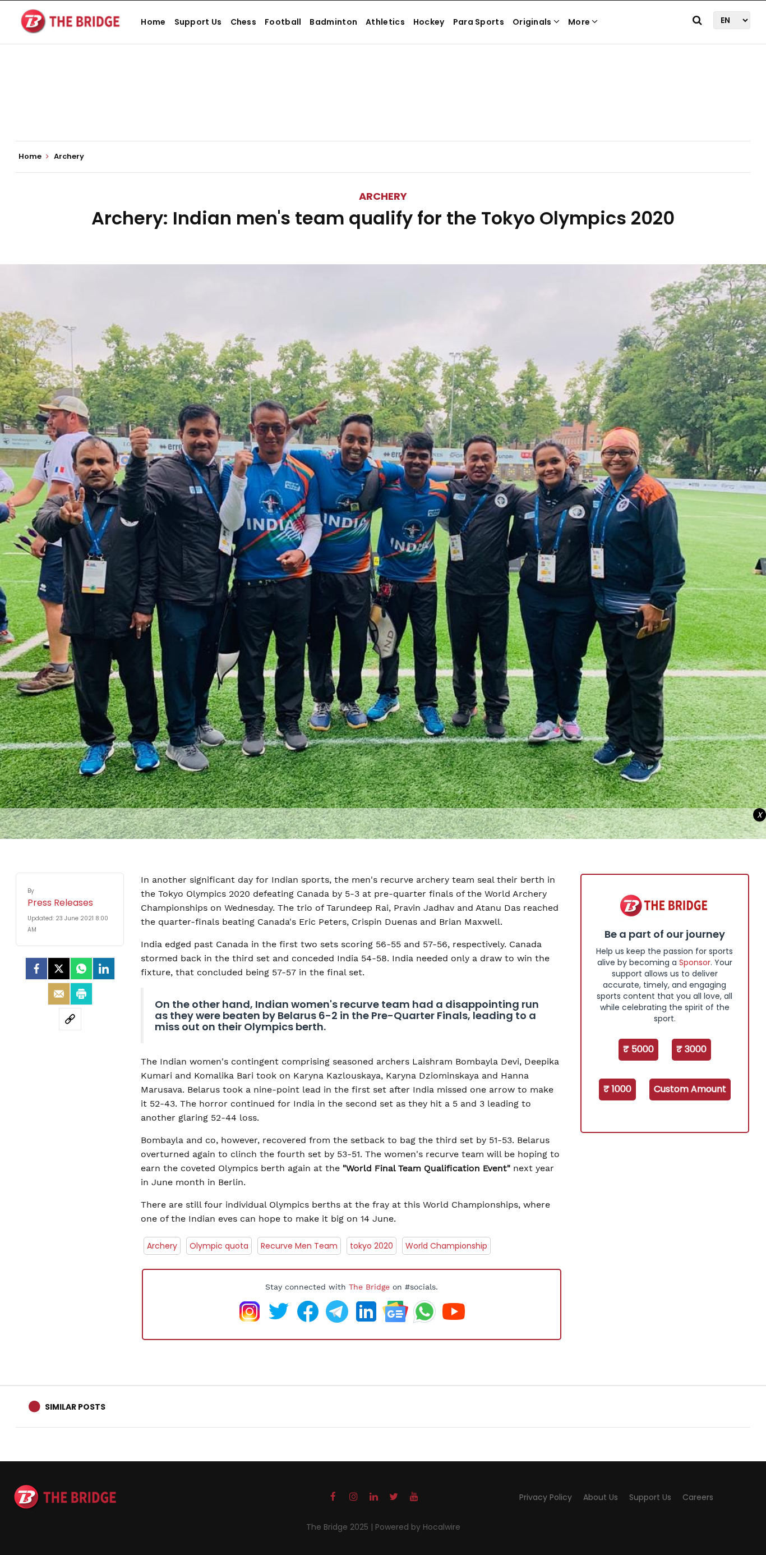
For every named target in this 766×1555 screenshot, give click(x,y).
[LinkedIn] (104, 968)
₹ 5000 (638, 1049)
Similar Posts (75, 1406)
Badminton (333, 21)
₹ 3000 (691, 1049)
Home (153, 21)
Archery (383, 196)
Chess (243, 21)
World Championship (446, 1245)
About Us (600, 1497)
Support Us (198, 21)
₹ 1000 (617, 1088)
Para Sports (478, 21)
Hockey (429, 21)
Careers (697, 1497)
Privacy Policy (545, 1497)
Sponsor (694, 962)
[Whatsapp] (81, 968)
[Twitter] (59, 968)
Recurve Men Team (299, 1245)
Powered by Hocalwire (417, 1527)
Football (283, 21)
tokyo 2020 (371, 1245)
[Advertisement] (383, 107)
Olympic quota (219, 1245)
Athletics (385, 21)
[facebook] (36, 968)
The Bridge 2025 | (340, 1527)
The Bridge (369, 1286)
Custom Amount (690, 1088)
